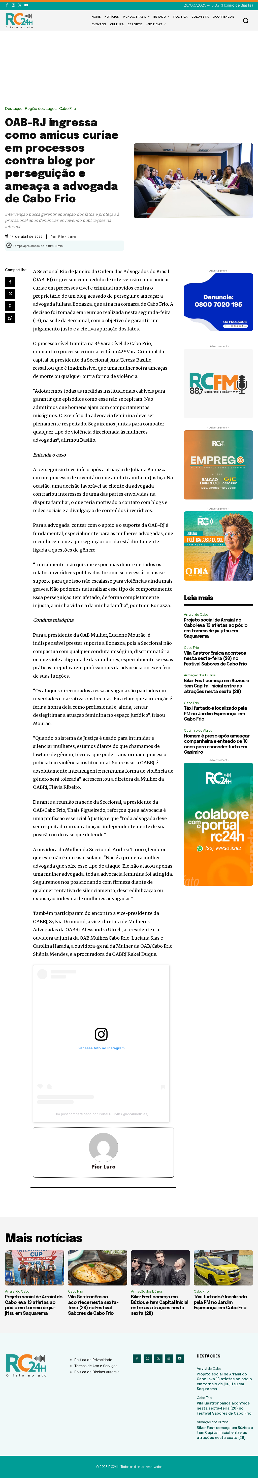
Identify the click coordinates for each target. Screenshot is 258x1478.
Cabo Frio (67, 109)
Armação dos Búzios (199, 675)
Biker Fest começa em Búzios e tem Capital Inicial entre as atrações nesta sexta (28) (216, 686)
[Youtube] (26, 5)
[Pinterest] (10, 306)
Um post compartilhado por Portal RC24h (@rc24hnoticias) (101, 1114)
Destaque (13, 109)
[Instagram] (13, 5)
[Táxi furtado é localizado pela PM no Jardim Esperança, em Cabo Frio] (223, 1268)
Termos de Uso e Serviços (95, 1366)
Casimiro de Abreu (198, 730)
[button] (245, 20)
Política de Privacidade (93, 1359)
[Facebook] (7, 5)
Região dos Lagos (41, 109)
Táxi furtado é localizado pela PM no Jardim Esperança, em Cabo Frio (215, 714)
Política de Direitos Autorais (96, 1372)
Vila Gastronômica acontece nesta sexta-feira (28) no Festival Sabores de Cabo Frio (215, 658)
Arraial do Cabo (196, 614)
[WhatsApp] (10, 318)
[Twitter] (20, 5)
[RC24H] (20, 20)
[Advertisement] (129, 68)
